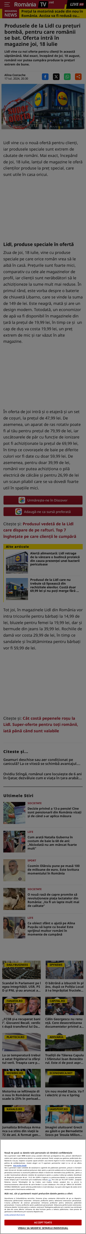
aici (50, 1179)
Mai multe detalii (19, 1165)
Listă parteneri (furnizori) (14, 1215)
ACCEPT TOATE (43, 1222)
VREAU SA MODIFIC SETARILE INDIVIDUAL (43, 1228)
